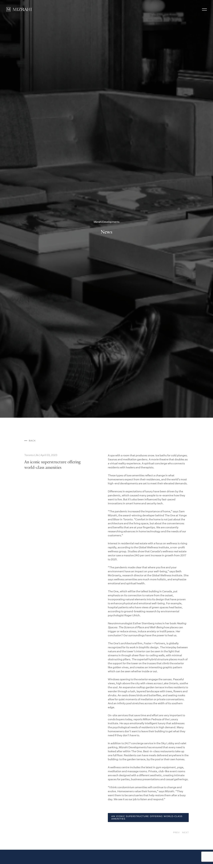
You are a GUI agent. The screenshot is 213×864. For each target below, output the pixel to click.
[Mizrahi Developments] (19, 9)
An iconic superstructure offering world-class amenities (146, 857)
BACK (32, 481)
